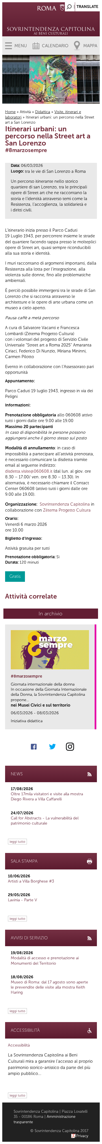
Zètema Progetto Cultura (67, 510)
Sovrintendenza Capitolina (65, 504)
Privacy (82, 1136)
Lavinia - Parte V (22, 900)
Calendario (55, 45)
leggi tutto (17, 842)
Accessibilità (19, 1045)
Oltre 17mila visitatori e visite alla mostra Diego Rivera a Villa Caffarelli (47, 797)
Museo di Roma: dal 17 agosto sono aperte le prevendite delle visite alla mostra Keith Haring (49, 987)
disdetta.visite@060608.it (28, 471)
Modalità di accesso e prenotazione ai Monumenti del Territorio (45, 961)
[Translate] (81, 5)
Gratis (15, 576)
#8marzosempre (26, 676)
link (92, 723)
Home (10, 112)
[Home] (51, 22)
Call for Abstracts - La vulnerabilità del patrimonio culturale (44, 821)
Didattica (42, 112)
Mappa (90, 45)
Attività (25, 112)
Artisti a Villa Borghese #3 (31, 881)
